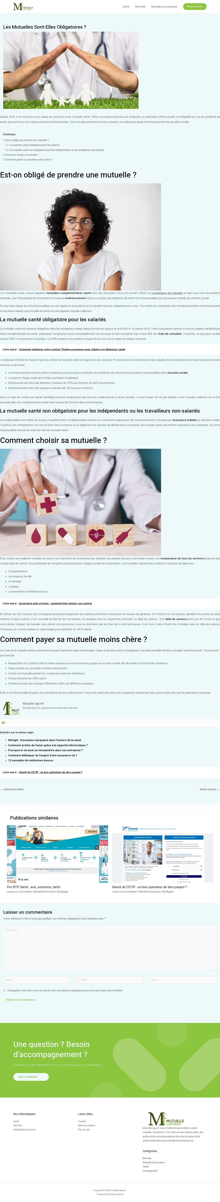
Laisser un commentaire (19, 891)
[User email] (3, 723)
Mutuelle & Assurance (164, 6)
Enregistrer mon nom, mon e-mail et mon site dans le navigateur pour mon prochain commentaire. (65, 990)
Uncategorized (150, 1171)
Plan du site (84, 1129)
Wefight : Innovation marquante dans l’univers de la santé (44, 740)
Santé (125, 6)
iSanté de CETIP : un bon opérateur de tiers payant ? (149, 887)
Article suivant (210, 789)
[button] (195, 6)
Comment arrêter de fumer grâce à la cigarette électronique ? (48, 745)
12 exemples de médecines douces (30, 760)
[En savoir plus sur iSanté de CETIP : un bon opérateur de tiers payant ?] (162, 853)
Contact (82, 1121)
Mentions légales (86, 1125)
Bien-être (140, 6)
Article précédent (12, 789)
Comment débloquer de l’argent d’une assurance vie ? (42, 755)
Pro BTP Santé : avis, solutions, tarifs (33, 887)
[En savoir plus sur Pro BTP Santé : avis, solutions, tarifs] (57, 853)
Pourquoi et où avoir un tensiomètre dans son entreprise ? (45, 750)
